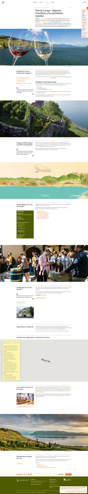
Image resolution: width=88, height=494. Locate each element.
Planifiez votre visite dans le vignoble (24, 83)
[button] (50, 363)
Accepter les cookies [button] (70, 491)
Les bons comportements (42, 466)
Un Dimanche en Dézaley (42, 218)
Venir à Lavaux (40, 464)
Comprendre (35, 2)
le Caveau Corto (53, 389)
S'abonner (68, 474)
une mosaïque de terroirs (54, 142)
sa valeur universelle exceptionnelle (58, 74)
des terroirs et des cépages (44, 21)
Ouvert (17, 342)
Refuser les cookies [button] (81, 491)
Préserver (41, 2)
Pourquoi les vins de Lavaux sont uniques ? (84, 11)
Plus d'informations (76, 488)
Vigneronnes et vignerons (84, 25)
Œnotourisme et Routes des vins (84, 36)
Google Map (43, 295)
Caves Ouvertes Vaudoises (42, 214)
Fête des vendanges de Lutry (43, 217)
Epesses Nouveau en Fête (42, 212)
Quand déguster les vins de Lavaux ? (84, 20)
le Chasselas (48, 145)
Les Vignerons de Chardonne (44, 389)
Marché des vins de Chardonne (43, 213)
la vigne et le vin (43, 18)
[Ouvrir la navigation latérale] (87, 8)
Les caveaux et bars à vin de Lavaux (84, 33)
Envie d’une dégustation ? (23, 78)
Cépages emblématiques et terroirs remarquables (84, 16)
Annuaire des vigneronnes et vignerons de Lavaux (84, 29)
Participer (53, 2)
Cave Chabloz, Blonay (8, 362)
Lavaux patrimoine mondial (36, 484)
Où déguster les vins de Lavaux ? (84, 22)
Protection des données (41, 492)
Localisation (19, 226)
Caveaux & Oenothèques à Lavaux (25, 406)
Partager (70, 7)
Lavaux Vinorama (21, 302)
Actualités (84, 2)
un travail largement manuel (60, 94)
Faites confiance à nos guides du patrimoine (46, 467)
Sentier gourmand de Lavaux (43, 215)
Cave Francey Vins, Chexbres (9, 369)
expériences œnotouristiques (48, 456)
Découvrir (47, 2)
